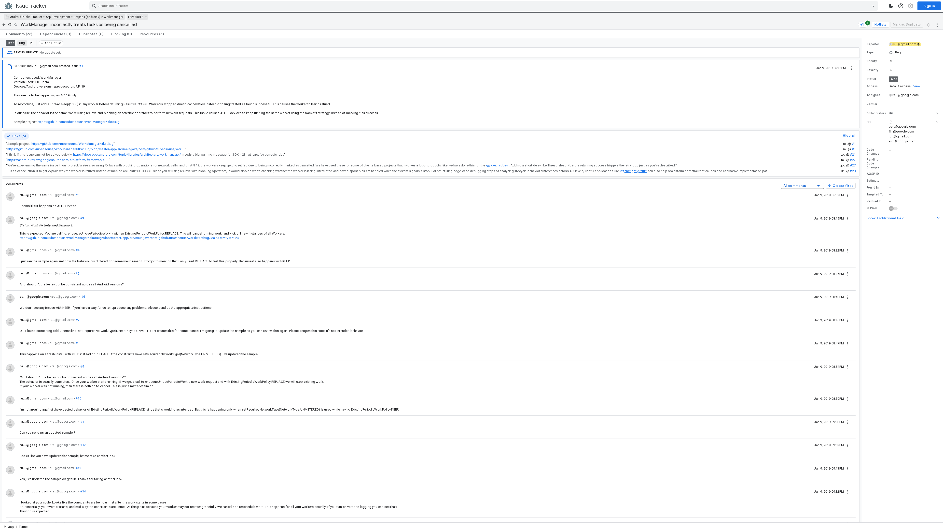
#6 (82, 296)
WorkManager (113, 17)
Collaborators (876, 113)
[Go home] (4, 25)
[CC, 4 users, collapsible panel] (913, 122)
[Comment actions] (848, 195)
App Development (58, 17)
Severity (872, 70)
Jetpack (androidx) (87, 17)
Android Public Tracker (26, 17)
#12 (82, 445)
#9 (81, 366)
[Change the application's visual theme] (891, 6)
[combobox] (484, 6)
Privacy (9, 527)
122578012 (135, 17)
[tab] (19, 34)
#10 (78, 398)
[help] (901, 6)
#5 (77, 273)
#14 (82, 491)
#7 (77, 320)
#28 (853, 171)
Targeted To (875, 194)
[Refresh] (10, 25)
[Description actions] (852, 68)
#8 (77, 343)
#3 (854, 149)
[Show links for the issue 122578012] (146, 17)
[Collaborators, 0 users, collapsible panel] (913, 113)
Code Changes (873, 151)
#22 (853, 160)
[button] (902, 52)
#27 (853, 165)
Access (872, 86)
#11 (82, 421)
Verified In (874, 201)
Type (870, 52)
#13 (78, 468)
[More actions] (937, 25)
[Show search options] (873, 6)
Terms (23, 527)
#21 (853, 154)
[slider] (863, 280)
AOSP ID (873, 174)
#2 (77, 195)
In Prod (872, 208)
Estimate (873, 180)
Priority (872, 61)
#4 (77, 250)
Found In (873, 187)
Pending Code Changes (873, 163)
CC (869, 122)
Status (871, 79)
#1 (81, 66)
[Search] (94, 6)
